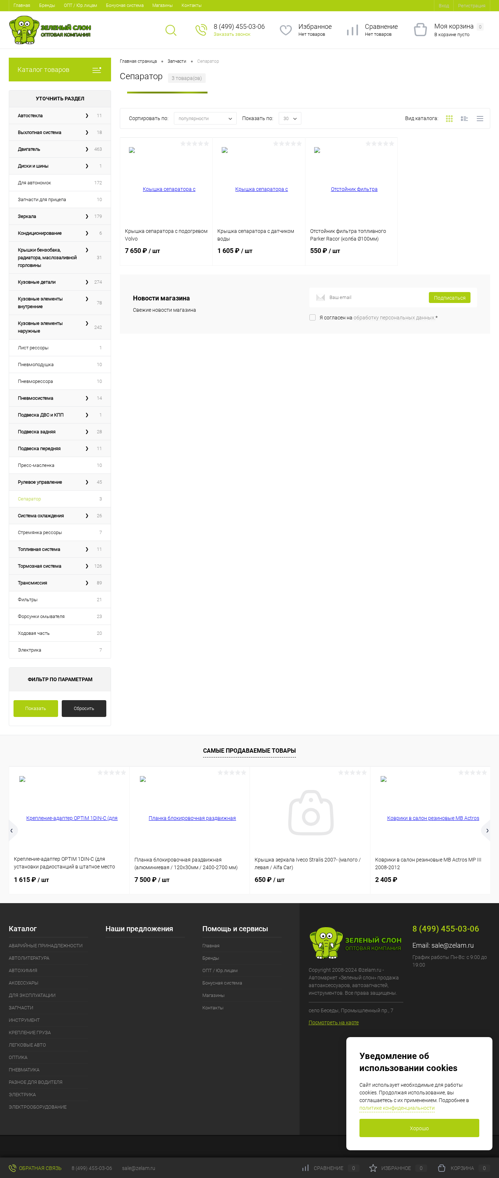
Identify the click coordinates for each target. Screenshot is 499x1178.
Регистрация (471, 5)
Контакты (192, 5)
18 (99, 132)
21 (99, 599)
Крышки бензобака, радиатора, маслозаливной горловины (47, 257)
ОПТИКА (18, 1057)
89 (99, 583)
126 (98, 566)
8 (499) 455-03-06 (92, 1168)
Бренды (47, 5)
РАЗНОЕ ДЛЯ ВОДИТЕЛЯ (35, 1082)
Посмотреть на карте (334, 1022)
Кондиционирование (40, 233)
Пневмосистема (35, 398)
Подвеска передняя (39, 448)
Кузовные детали (37, 282)
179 (98, 216)
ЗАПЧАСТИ (21, 1007)
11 (99, 115)
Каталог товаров (43, 69)
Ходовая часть (34, 633)
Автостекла (30, 115)
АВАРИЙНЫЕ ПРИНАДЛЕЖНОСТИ (46, 945)
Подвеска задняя (37, 431)
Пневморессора (35, 381)
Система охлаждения (41, 515)
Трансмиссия (32, 583)
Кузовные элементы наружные (40, 327)
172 (98, 182)
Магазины (162, 5)
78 (99, 303)
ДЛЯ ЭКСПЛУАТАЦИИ (32, 995)
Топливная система (39, 549)
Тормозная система (39, 566)
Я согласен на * (379, 318)
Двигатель (29, 149)
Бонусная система (125, 5)
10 (99, 199)
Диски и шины (33, 166)
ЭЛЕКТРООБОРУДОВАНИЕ (37, 1107)
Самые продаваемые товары (249, 750)
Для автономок (34, 182)
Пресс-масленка (36, 465)
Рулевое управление (40, 482)
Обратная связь (40, 1168)
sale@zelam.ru (452, 945)
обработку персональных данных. (394, 318)
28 (99, 431)
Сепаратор (29, 499)
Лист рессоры (33, 347)
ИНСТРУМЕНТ (24, 1020)
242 (98, 327)
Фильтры (28, 599)
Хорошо (419, 1128)
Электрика (29, 650)
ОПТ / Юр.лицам (80, 5)
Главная (22, 5)
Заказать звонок (232, 34)
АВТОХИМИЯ (23, 970)
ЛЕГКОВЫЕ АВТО (27, 1045)
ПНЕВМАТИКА (24, 1070)
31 (99, 257)
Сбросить (84, 708)
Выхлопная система (39, 132)
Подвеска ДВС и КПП (41, 415)
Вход (444, 5)
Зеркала (27, 216)
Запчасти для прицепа (42, 199)
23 (99, 616)
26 (99, 515)
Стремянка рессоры (40, 532)
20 (99, 633)
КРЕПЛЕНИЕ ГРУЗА (30, 1032)
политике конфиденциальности (397, 1108)
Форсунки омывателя (41, 616)
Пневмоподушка (36, 364)
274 (98, 282)
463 (98, 149)
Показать (35, 708)
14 (99, 398)
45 (99, 482)
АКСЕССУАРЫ (23, 983)
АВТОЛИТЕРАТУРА (29, 958)
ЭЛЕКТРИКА (22, 1094)
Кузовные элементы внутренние (40, 302)
